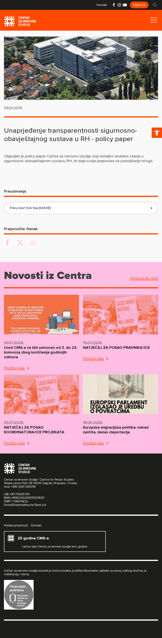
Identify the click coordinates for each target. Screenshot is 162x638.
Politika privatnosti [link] (16, 525)
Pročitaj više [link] (14, 368)
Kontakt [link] (102, 5)
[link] (157, 133)
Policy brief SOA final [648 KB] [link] (81, 208)
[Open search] (155, 5)
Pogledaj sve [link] (144, 278)
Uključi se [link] (139, 5)
